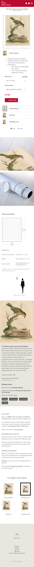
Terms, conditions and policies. (17, 553)
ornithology (23, 399)
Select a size (16, 76)
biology (4, 399)
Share (13, 128)
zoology (4, 403)
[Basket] (29, 3)
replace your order (16, 466)
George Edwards (17, 10)
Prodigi (20, 561)
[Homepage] (5, 3)
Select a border (9, 85)
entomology (13, 399)
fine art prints (19, 429)
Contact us (17, 546)
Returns (17, 549)
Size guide (24, 76)
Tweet (21, 128)
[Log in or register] (26, 3)
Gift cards (17, 551)
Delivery (4, 461)
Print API (14, 561)
